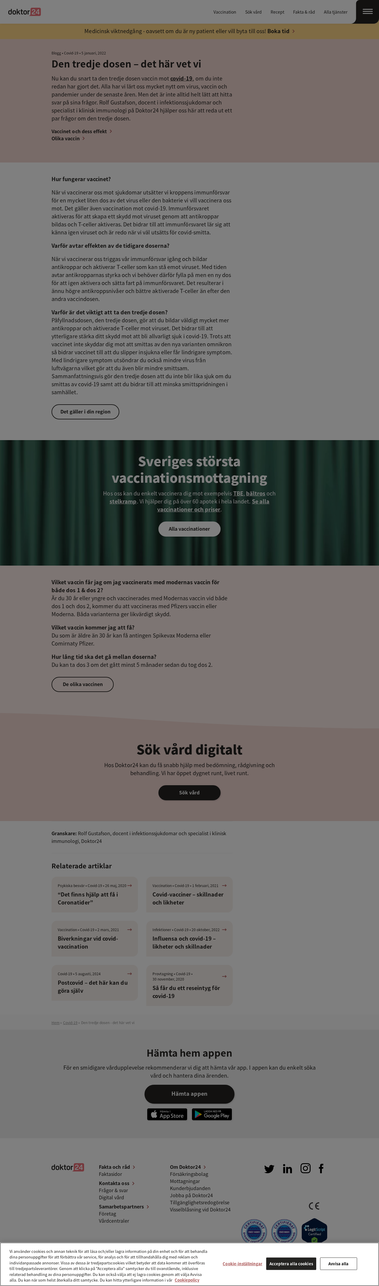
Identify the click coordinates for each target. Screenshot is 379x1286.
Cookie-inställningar (242, 1263)
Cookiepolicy (187, 1280)
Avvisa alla (338, 1263)
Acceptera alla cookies (291, 1263)
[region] (189, 1264)
